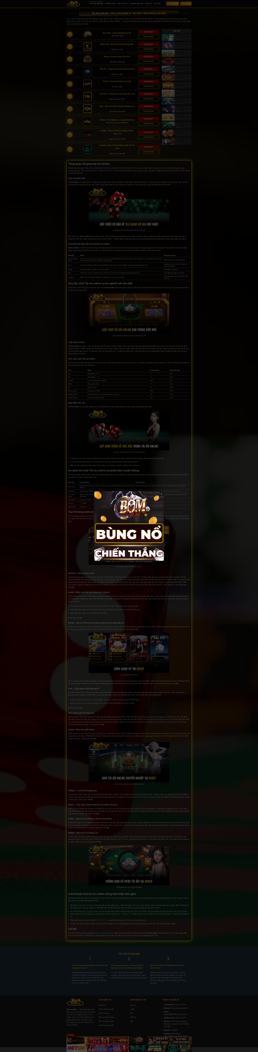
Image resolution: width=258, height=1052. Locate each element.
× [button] (161, 493)
